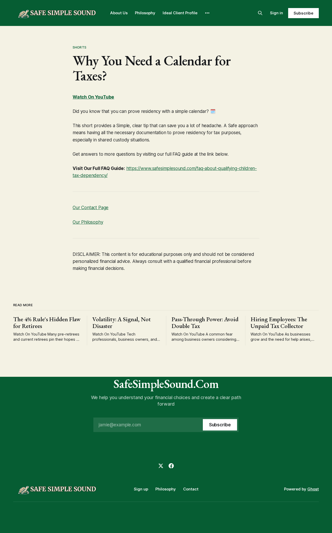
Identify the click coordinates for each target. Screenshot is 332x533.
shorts (79, 47)
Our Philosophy (88, 222)
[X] (160, 465)
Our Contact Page (90, 207)
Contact (190, 489)
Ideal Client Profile (180, 12)
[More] (207, 13)
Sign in (276, 12)
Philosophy (145, 12)
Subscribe (303, 13)
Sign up (141, 489)
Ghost (313, 489)
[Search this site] (260, 13)
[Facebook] (171, 465)
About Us (119, 12)
